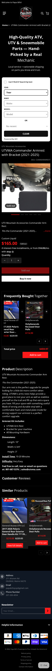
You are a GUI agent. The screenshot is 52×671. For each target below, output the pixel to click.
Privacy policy (26, 657)
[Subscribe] (48, 611)
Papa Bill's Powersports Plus (20, 649)
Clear (26, 133)
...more (46, 230)
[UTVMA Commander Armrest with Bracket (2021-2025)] (15, 214)
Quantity (6, 255)
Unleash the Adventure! (39, 649)
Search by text (18, 82)
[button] (4, 13)
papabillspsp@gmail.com (17, 588)
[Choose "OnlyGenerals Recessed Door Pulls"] (41, 303)
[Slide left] (3, 188)
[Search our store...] (42, 13)
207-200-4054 (12, 595)
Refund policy (26, 653)
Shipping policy (26, 663)
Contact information (26, 667)
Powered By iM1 (11, 139)
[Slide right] (48, 188)
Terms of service (26, 660)
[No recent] (26, 126)
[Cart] (47, 13)
